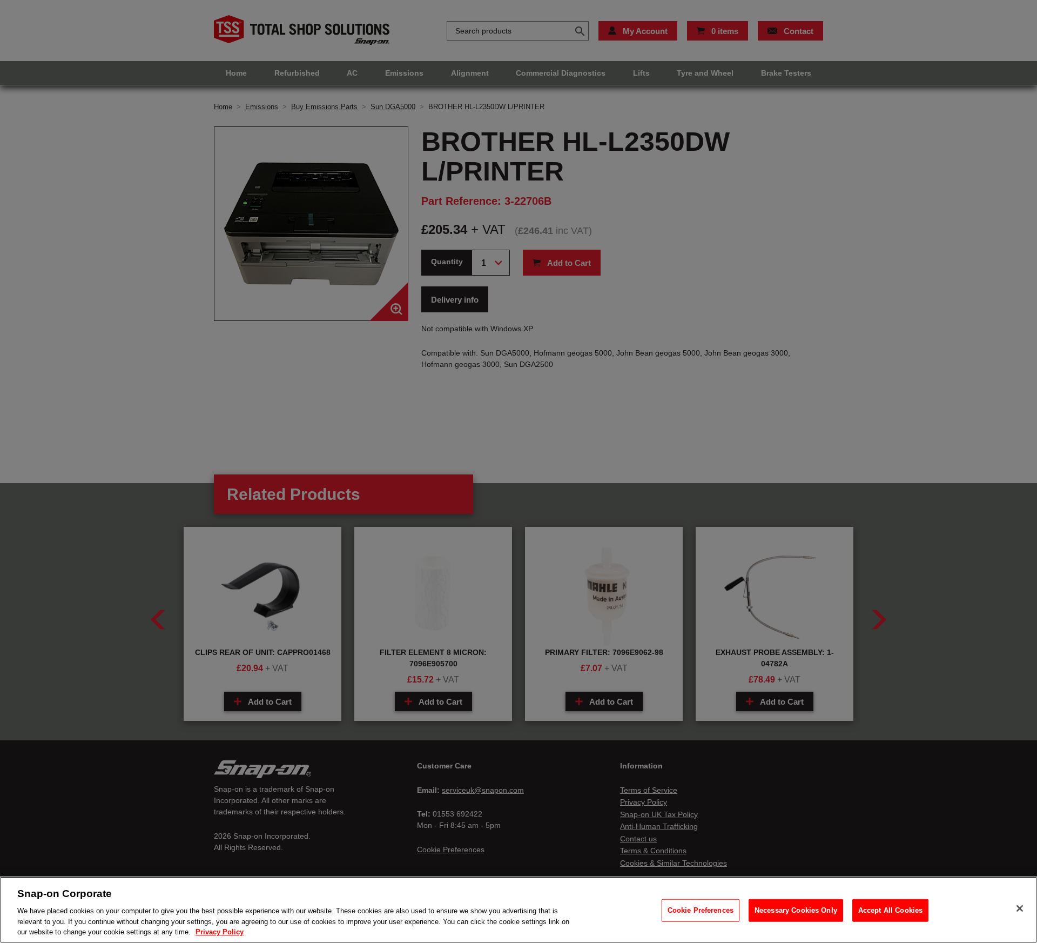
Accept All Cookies (890, 910)
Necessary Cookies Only (796, 910)
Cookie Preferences (700, 910)
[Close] (1020, 908)
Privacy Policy (220, 932)
